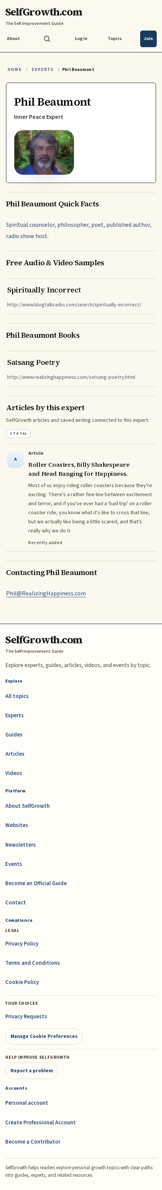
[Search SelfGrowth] (47, 39)
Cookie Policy (22, 982)
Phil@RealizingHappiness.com (46, 593)
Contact (15, 903)
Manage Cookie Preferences (44, 1036)
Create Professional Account (40, 1123)
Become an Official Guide (36, 883)
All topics (17, 696)
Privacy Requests (26, 1017)
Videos (13, 773)
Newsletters (20, 845)
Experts (42, 69)
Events (13, 864)
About (13, 38)
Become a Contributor (32, 1142)
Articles (14, 754)
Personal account (26, 1103)
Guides (14, 735)
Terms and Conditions (32, 963)
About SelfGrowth (27, 806)
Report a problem (32, 1070)
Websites (16, 825)
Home (15, 69)
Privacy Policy (21, 944)
